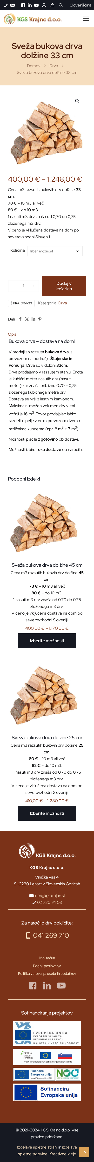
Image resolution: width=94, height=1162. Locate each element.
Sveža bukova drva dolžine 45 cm (47, 565)
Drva (53, 65)
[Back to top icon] (84, 1152)
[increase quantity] (34, 286)
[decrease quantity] (13, 286)
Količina (17, 250)
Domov (33, 65)
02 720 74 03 (49, 902)
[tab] (47, 334)
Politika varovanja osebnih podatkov (47, 973)
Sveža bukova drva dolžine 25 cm (47, 737)
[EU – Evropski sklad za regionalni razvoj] (47, 1033)
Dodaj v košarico (64, 286)
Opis (12, 334)
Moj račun (47, 958)
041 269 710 (51, 935)
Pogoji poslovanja (47, 965)
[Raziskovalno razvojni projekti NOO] (47, 1074)
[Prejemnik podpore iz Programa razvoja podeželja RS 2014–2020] (47, 1057)
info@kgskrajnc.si (49, 895)
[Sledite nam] (33, 985)
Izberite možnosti (47, 640)
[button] (77, 101)
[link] (47, 1033)
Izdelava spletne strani (37, 1147)
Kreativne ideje (62, 1153)
